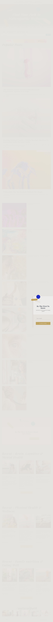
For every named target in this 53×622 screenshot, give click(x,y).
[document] (26, 311)
